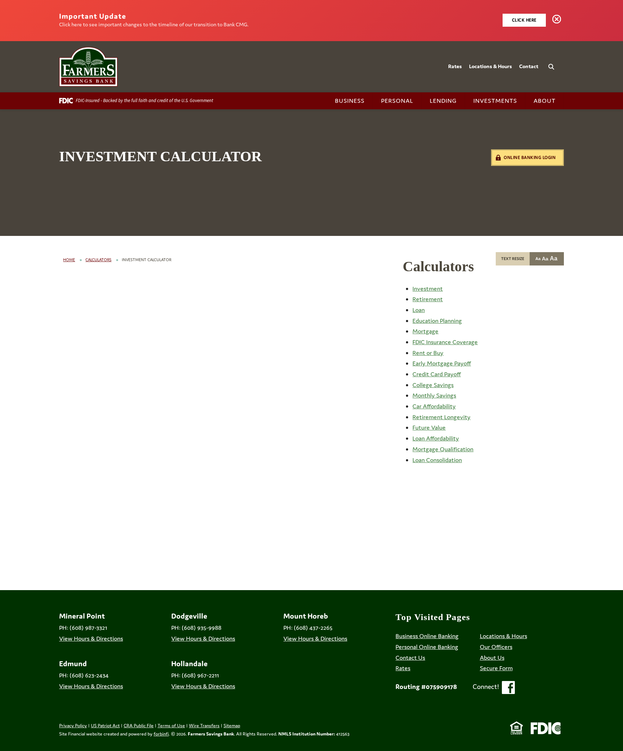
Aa (537, 258)
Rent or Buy (427, 353)
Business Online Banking (427, 636)
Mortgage (425, 331)
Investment (427, 289)
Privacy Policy (73, 726)
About (545, 101)
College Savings (433, 385)
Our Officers (496, 647)
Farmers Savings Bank (211, 734)
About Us (492, 658)
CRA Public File (139, 726)
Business (349, 101)
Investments (495, 101)
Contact (528, 66)
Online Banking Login (530, 157)
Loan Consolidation (437, 460)
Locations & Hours (490, 66)
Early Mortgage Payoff (441, 363)
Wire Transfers (204, 726)
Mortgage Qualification (442, 449)
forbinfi (161, 734)
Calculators (98, 259)
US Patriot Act (105, 726)
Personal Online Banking (427, 647)
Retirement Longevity (441, 417)
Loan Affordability (435, 438)
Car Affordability (434, 406)
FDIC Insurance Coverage (445, 342)
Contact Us (410, 658)
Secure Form (496, 668)
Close (558, 20)
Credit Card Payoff (436, 374)
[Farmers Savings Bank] (88, 67)
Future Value (429, 427)
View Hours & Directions (91, 638)
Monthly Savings (434, 395)
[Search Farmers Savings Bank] (545, 62)
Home (69, 259)
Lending (443, 101)
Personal (397, 101)
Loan (418, 310)
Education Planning (437, 321)
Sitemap (232, 726)
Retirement (427, 299)
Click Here (524, 20)
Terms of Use (171, 726)
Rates (455, 66)
